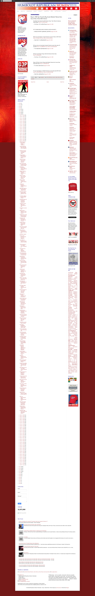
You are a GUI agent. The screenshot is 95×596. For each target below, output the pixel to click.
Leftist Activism (72, 334)
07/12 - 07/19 (22, 424)
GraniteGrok (72, 83)
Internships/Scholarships (72, 328)
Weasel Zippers (72, 152)
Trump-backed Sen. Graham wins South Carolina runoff (73, 68)
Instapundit (72, 140)
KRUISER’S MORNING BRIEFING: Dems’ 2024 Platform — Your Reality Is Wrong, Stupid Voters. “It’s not (73, 143)
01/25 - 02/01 (22, 460)
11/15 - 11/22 (22, 124)
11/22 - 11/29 (22, 122)
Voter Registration (71, 367)
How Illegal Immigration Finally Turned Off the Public (23, 326)
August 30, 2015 (54, 31)
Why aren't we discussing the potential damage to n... (23, 231)
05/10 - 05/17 (22, 437)
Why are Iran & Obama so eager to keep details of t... (23, 394)
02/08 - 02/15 (22, 457)
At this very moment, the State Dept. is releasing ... (23, 315)
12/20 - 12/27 (22, 116)
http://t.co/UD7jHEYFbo (44, 63)
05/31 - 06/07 (22, 433)
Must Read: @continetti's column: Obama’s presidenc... (23, 168)
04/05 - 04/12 (22, 445)
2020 (20, 106)
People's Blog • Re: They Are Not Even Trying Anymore (72, 103)
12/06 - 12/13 (22, 119)
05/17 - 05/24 (22, 436)
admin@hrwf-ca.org (24, 579)
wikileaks (70, 373)
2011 (20, 471)
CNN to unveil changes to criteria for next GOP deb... (23, 270)
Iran (69, 332)
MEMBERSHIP (29, 11)
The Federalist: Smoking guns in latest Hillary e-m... (23, 282)
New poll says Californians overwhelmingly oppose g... (23, 258)
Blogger (67, 587)
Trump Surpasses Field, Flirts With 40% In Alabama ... (23, 148)
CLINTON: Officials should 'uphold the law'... (23, 197)
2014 (20, 466)
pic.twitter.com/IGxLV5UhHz (47, 38)
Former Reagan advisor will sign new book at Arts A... (23, 262)
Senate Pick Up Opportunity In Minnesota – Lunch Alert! (73, 116)
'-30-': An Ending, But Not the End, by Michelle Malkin (73, 163)
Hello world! (71, 138)
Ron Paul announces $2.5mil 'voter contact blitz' (32, 524)
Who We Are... (26, 552)
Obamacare (71, 345)
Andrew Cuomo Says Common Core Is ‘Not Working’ (23, 177)
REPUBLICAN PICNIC (71, 354)
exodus (76, 371)
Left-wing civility (74, 333)
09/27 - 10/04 (22, 134)
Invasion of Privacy (72, 329)
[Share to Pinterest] (36, 77)
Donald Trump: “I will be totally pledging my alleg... (23, 224)
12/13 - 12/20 (22, 118)
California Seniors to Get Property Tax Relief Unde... (23, 152)
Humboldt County (72, 322)
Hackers (53, 77)
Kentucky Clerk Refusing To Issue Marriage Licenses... (23, 219)
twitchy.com (72, 51)
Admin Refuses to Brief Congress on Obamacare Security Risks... (35, 530)
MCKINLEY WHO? (23, 234)
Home (18, 11)
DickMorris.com (72, 114)
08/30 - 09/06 (22, 140)
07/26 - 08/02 (22, 421)
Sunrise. (71, 77)
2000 (20, 483)
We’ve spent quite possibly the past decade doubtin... (23, 164)
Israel (69, 333)
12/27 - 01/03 (22, 115)
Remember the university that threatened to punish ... (23, 275)
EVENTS (35, 11)
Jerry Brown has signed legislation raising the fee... (23, 250)
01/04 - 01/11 (22, 464)
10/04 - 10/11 (22, 133)
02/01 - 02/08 (22, 458)
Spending (74, 364)
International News (72, 327)
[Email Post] (39, 77)
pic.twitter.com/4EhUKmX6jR (47, 72)
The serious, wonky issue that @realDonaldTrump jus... (23, 385)
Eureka (74, 311)
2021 (20, 104)
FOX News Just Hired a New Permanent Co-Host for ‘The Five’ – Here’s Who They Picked (73, 47)
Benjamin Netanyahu (72, 283)
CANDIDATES (46, 11)
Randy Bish (21, 571)
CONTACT (64, 11)
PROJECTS (40, 11)
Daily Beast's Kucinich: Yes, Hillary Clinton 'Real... (23, 307)
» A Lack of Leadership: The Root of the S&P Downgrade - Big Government (32, 565)
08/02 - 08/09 (22, 419)
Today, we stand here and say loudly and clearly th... (22, 160)
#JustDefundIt (70, 272)
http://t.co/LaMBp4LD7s (41, 46)
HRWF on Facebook (22, 580)
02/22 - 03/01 (22, 454)
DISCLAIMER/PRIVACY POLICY (24, 581)
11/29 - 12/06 (22, 121)
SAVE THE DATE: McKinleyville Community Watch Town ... (23, 403)
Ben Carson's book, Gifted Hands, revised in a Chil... (23, 266)
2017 (20, 110)
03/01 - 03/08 (22, 452)
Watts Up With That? (73, 34)
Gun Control (74, 320)
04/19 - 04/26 (22, 442)
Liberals (69, 335)
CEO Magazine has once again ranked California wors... (23, 369)
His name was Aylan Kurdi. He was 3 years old (23, 227)
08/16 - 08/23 (22, 416)
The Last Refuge (73, 38)
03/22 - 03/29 (22, 448)
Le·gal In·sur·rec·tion (73, 71)
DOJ (74, 304)
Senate (73, 362)
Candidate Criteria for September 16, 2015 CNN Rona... (23, 338)
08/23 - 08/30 (22, 415)
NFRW (72, 340)
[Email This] (31, 77)
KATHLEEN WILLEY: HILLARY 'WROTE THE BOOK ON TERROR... (22, 347)
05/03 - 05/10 (22, 439)
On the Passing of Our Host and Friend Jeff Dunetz (73, 135)
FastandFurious (71, 313)
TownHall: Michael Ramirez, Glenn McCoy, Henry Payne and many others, (37, 571)
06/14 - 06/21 (22, 430)
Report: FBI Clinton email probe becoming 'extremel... (23, 389)
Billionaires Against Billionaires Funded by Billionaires (73, 120)
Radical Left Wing (71, 356)
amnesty (72, 371)
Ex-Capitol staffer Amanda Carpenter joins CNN (23, 287)
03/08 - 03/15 (22, 451)
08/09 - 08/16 (22, 418)
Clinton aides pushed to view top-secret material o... (23, 237)
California (70, 290)
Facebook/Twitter (71, 312)
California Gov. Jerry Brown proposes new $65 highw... (23, 215)
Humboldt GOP (71, 323)
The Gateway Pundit (73, 44)
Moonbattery (72, 56)
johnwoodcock (58, 587)
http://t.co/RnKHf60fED (37, 72)
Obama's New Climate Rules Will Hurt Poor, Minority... (23, 407)
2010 (20, 472)
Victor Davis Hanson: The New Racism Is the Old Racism (29, 543)
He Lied (75, 321)
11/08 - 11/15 (22, 125)
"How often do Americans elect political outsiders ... (23, 241)
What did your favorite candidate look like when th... (23, 295)
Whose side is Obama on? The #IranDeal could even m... (23, 212)
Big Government (72, 285)
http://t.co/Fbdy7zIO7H (37, 38)
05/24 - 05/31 (22, 434)
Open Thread (72, 57)
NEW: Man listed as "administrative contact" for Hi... (23, 189)
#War (76, 272)
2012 (20, 469)
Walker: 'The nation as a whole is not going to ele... (23, 278)
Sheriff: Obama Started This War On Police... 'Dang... (23, 352)
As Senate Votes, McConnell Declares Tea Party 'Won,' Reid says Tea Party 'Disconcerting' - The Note (36, 558)
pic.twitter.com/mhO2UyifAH (51, 46)
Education (70, 311)
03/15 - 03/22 (22, 449)
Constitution (70, 302)
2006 (20, 477)
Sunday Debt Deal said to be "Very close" (31, 546)
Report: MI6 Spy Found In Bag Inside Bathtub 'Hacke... (23, 342)
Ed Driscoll (72, 147)
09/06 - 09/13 (22, 139)
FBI (76, 311)
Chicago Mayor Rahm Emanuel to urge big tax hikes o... (23, 156)
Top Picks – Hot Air (73, 171)
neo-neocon (72, 127)
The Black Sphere (73, 111)
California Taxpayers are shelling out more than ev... (23, 357)
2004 (20, 480)
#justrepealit (70, 273)
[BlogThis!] (33, 77)
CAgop (73, 289)
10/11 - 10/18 (22, 131)
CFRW (76, 289)
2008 (20, 475)
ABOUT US (23, 11)
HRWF (72, 321)
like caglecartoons (54, 571)
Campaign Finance (72, 294)
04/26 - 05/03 (22, 440)
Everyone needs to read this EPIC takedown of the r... (23, 193)
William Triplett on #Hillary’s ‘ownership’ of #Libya (23, 172)
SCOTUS (70, 362)
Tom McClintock (74, 366)
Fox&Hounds (72, 123)
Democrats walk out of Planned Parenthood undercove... (23, 201)
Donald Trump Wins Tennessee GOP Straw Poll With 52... (23, 364)
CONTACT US (21, 574)
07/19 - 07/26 (22, 422)
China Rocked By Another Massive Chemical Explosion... (23, 333)
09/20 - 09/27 (22, 136)
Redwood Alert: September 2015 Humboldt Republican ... (23, 312)
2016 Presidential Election (72, 275)
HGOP (69, 321)
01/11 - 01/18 (22, 463)
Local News (74, 335)
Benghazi (75, 282)
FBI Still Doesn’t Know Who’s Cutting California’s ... (22, 143)
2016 (48, 77)
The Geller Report (73, 88)
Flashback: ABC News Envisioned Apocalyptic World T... (23, 412)
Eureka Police (72, 137)
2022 (20, 103)
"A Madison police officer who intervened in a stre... (23, 205)
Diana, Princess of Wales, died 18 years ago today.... (23, 319)
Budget (69, 289)
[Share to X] (34, 77)
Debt (76, 304)
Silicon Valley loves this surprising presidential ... (23, 299)
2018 (20, 109)
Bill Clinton (50, 77)
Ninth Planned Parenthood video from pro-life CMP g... (23, 303)
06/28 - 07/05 (22, 427)
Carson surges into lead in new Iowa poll (23, 329)
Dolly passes (72, 81)
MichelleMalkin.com (73, 161)
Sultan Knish (72, 118)
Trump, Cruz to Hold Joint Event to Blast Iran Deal (23, 377)
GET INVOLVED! (58, 11)
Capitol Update (71, 296)
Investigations (72, 330)
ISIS (76, 323)
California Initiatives (72, 291)
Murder (61, 77)
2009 (20, 474)
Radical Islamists (72, 355)
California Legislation (72, 293)
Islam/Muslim (74, 332)
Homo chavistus (72, 159)
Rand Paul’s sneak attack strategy (23, 323)
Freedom (70, 314)
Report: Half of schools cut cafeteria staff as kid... (23, 181)
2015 (20, 113)
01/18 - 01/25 (22, 461)
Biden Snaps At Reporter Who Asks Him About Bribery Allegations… (73, 154)
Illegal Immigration (72, 324)
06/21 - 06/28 (22, 428)
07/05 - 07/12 (22, 425)
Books (76, 288)
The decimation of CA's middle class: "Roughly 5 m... (23, 246)
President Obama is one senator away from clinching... (23, 291)
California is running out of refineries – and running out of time (73, 36)
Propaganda (70, 353)
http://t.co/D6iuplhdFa (37, 55)
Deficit (69, 305)
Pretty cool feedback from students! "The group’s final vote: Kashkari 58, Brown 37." (33, 521)
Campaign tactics (72, 295)
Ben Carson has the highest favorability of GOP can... (23, 381)
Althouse (71, 76)
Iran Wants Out (72, 112)
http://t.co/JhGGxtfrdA (43, 22)
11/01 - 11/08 (22, 127)
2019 (20, 107)
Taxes (70, 366)
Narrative (72, 341)
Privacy (69, 350)
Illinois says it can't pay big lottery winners (23, 360)
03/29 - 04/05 (22, 446)
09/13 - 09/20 (22, 137)
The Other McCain (73, 30)
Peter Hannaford (72, 346)
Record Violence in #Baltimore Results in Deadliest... (23, 373)
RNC (76, 354)
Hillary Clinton (58, 77)
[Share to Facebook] (35, 77)
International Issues (72, 326)
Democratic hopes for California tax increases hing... (23, 254)
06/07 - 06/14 (22, 431)
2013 (20, 468)
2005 (20, 478)
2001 (20, 481)
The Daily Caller (72, 59)
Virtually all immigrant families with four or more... (23, 185)
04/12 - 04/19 (22, 443)
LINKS (52, 11)
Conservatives (74, 301)
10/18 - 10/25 (22, 130)
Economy (70, 310)
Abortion (70, 280)
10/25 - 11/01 (22, 128)
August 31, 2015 (50, 24)
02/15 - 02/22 (22, 455)
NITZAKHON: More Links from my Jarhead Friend (73, 85)
